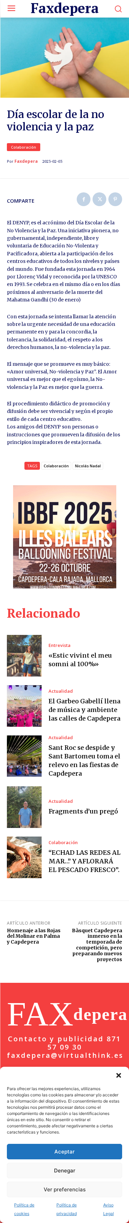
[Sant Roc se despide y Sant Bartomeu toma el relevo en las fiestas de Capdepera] (24, 756)
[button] (118, 1075)
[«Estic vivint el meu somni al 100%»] (24, 656)
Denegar (64, 1170)
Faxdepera (26, 161)
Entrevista (60, 645)
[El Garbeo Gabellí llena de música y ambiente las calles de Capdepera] (24, 706)
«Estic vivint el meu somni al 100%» (80, 659)
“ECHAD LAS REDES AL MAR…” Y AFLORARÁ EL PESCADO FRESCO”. (84, 861)
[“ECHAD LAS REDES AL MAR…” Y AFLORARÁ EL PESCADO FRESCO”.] (24, 857)
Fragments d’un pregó (83, 811)
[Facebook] (83, 199)
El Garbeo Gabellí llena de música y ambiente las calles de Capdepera (84, 709)
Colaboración (23, 147)
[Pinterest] (115, 199)
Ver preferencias (65, 1189)
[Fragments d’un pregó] (24, 807)
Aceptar (64, 1151)
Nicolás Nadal (88, 465)
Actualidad (61, 691)
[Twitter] (99, 199)
